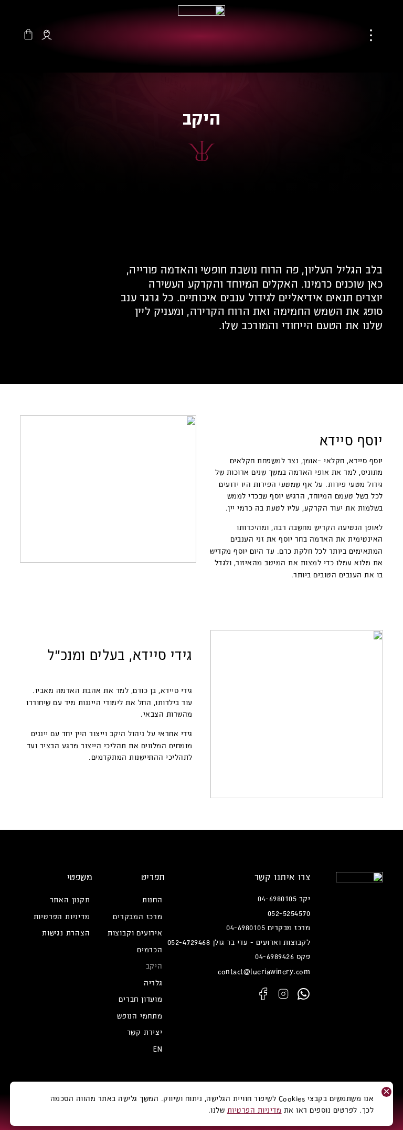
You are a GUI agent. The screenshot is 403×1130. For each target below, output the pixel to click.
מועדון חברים (141, 998)
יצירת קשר (145, 1031)
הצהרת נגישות (66, 932)
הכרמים (150, 949)
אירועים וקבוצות (135, 932)
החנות (152, 899)
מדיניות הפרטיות (62, 916)
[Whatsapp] (303, 994)
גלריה (153, 982)
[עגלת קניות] (28, 34)
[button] (371, 36)
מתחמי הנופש (140, 1015)
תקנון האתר (70, 899)
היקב (154, 965)
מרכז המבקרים (138, 916)
